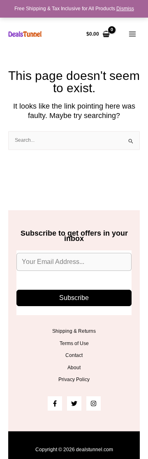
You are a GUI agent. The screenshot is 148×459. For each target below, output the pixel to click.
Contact (74, 355)
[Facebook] (55, 403)
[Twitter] (74, 403)
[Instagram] (93, 403)
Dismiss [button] (125, 8)
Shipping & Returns (74, 331)
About (74, 367)
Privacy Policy (74, 379)
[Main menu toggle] (132, 34)
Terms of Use (74, 343)
